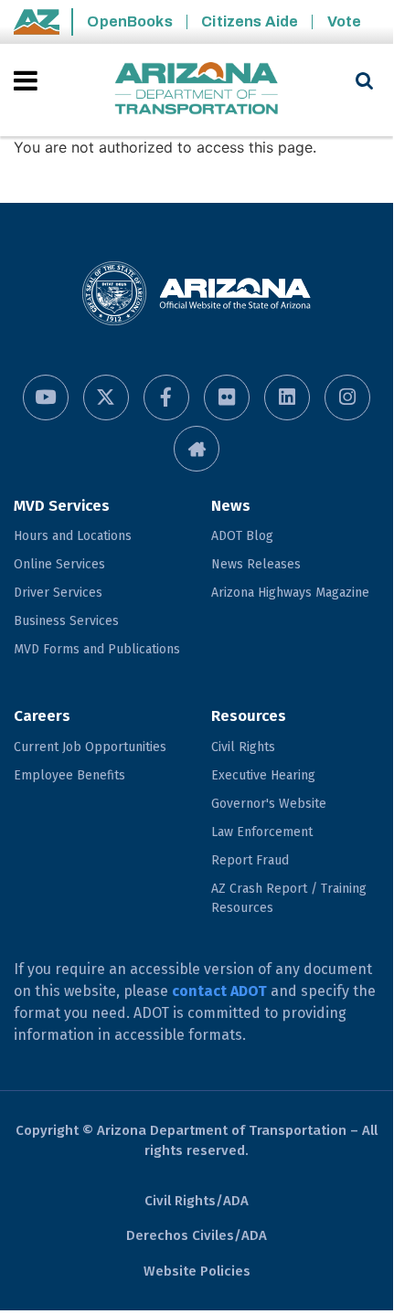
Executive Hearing (263, 775)
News (230, 505)
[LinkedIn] (287, 397)
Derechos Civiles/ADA (196, 1235)
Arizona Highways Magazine (290, 592)
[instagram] (347, 397)
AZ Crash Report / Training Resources (289, 898)
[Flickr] (227, 397)
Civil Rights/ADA (196, 1200)
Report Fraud (250, 860)
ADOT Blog (242, 536)
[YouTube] (46, 397)
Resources (248, 716)
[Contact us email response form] (196, 449)
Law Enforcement (262, 832)
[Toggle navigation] (27, 80)
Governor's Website (268, 803)
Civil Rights (243, 747)
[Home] (196, 90)
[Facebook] (166, 397)
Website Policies (197, 1271)
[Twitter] (106, 397)
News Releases (256, 564)
